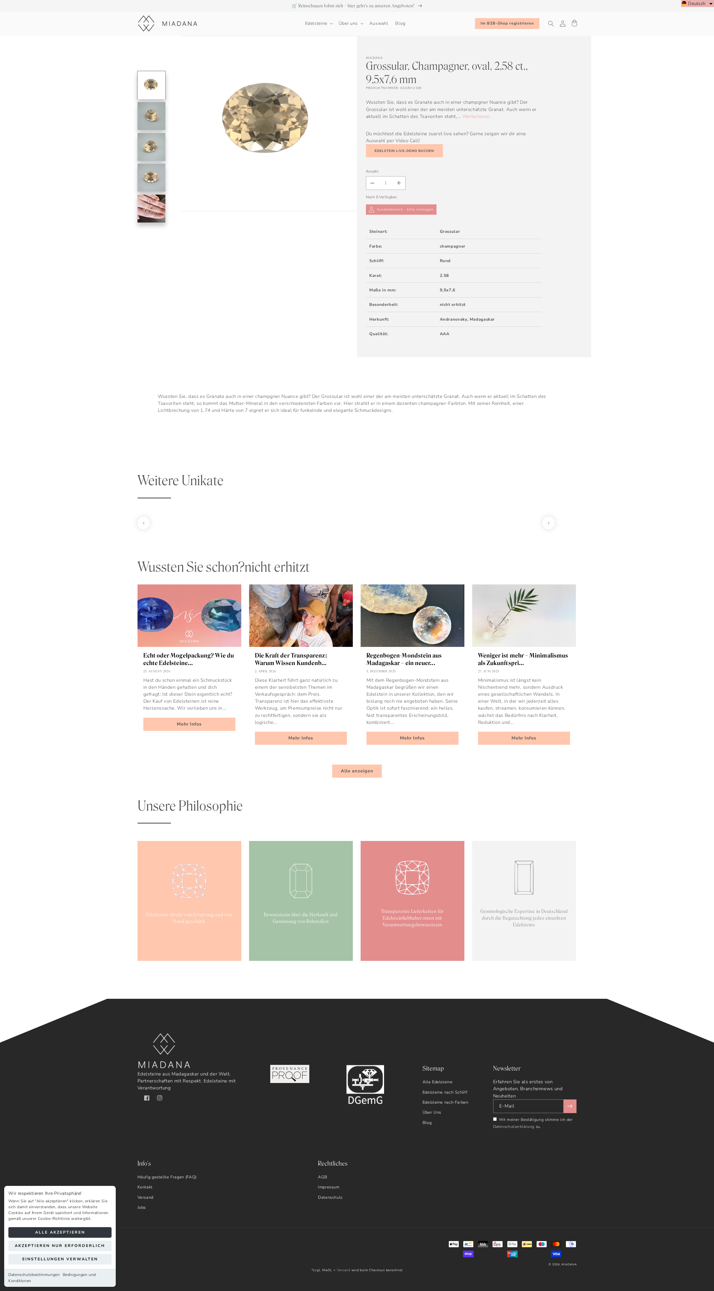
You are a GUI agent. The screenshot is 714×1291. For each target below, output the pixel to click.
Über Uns (432, 1112)
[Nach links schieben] (144, 523)
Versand (145, 1197)
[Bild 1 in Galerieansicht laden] (151, 85)
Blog (427, 1122)
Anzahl (372, 171)
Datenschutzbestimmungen (34, 1274)
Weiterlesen (476, 116)
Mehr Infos (189, 724)
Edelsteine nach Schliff (445, 1092)
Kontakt (145, 1187)
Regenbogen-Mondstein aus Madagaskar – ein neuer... (404, 659)
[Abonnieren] (569, 1106)
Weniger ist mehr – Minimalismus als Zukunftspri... (523, 659)
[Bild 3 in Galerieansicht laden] (151, 147)
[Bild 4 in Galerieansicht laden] (151, 178)
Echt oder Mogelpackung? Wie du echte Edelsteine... (188, 659)
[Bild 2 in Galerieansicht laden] (151, 116)
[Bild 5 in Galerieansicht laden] (151, 209)
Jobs (142, 1207)
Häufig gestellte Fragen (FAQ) (167, 1177)
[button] (318, 23)
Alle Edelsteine (437, 1082)
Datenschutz (330, 1197)
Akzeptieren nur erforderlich (60, 1245)
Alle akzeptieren (60, 1232)
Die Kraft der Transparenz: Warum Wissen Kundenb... (291, 659)
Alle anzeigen (357, 771)
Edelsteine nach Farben (446, 1102)
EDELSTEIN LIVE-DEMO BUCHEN (404, 151)
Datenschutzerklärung (514, 1126)
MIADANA (568, 1264)
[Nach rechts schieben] (548, 523)
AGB (322, 1177)
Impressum (328, 1187)
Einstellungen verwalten (60, 1259)
